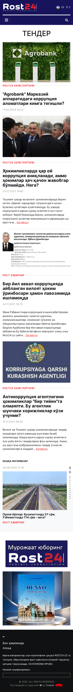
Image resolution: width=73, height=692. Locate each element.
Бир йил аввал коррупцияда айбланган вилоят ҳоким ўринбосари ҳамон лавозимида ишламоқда (36, 291)
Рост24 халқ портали (18, 85)
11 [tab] (69, 496)
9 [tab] (69, 492)
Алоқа (7, 648)
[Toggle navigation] (6, 20)
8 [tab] (69, 490)
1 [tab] (69, 476)
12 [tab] (69, 498)
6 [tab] (69, 486)
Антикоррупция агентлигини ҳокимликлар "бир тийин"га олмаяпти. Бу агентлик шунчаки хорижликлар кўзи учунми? (33, 406)
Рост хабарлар (13, 275)
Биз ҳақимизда (13, 643)
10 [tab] (69, 494)
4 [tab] (69, 482)
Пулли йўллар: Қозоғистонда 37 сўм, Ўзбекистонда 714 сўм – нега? (29, 516)
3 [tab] (69, 480)
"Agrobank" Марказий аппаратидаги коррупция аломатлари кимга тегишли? (33, 99)
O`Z (68, 7)
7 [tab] (69, 488)
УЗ (62, 7)
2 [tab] (69, 478)
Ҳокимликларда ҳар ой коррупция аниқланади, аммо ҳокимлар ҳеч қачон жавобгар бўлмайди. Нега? (36, 178)
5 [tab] (69, 484)
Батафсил (23, 222)
